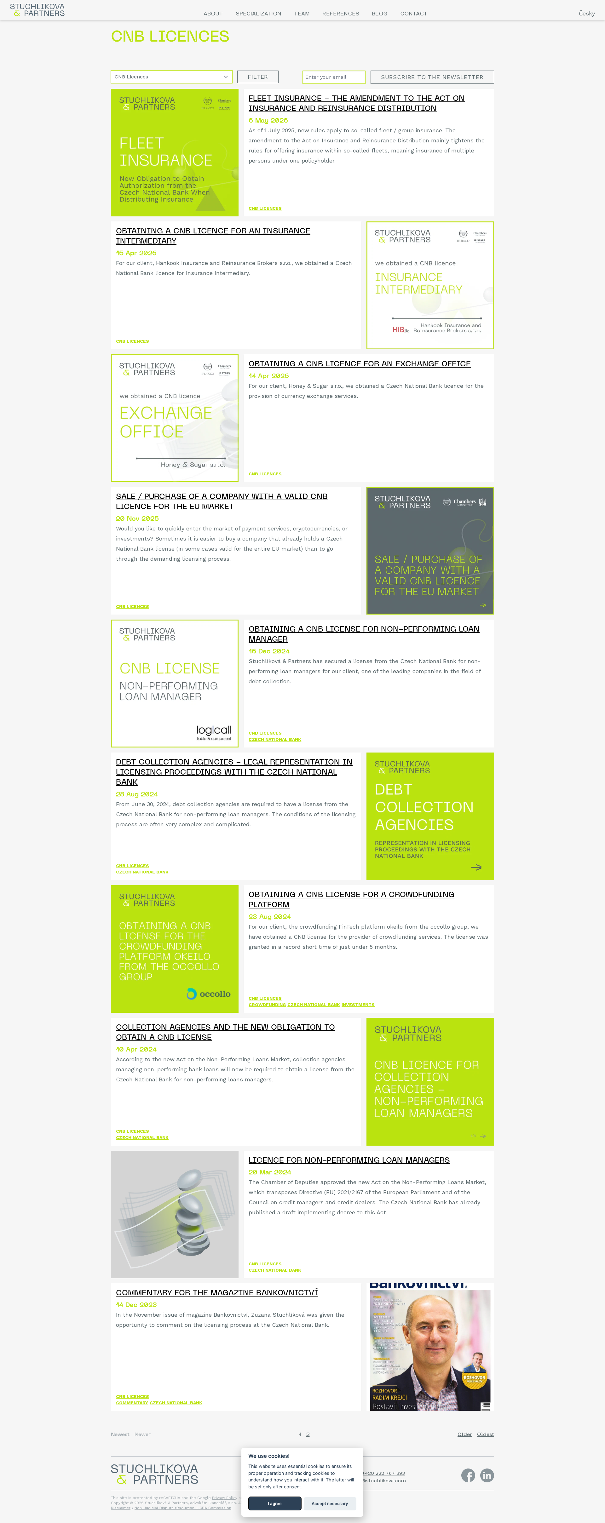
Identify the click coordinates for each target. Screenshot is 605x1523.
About (213, 13)
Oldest (485, 1434)
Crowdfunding (267, 1004)
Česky (587, 13)
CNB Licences (265, 208)
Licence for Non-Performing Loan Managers (349, 1161)
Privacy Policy (224, 1498)
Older (465, 1434)
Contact (414, 13)
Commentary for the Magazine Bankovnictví (217, 1293)
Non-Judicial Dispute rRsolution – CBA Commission (183, 1508)
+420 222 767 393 (383, 1473)
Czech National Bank (275, 739)
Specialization (258, 13)
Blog (380, 13)
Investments (358, 1004)
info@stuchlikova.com (379, 1481)
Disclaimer (120, 1508)
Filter (258, 76)
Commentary (132, 1402)
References (340, 13)
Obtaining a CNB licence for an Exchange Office (360, 364)
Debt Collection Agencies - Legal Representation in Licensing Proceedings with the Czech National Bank (234, 773)
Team (302, 13)
